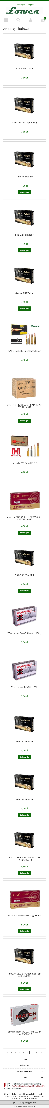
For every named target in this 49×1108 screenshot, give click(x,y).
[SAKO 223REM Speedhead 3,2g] (24, 334)
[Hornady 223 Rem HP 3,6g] (24, 446)
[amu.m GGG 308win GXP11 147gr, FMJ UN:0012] (24, 388)
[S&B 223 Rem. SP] (24, 782)
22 (37, 1052)
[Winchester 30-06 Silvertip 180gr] (24, 616)
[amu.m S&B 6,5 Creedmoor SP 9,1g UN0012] (24, 956)
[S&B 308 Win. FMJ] (24, 558)
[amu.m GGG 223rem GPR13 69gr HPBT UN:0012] (24, 500)
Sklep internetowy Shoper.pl (24, 1106)
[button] (6, 20)
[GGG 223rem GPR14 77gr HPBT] (24, 898)
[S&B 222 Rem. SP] (24, 724)
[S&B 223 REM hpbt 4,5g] (24, 105)
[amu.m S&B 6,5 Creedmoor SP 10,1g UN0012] (24, 840)
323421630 (35, 1096)
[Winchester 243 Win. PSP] (24, 670)
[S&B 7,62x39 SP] (24, 159)
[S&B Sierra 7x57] (24, 51)
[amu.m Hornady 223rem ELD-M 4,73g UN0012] (24, 1014)
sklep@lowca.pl (24, 1096)
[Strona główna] (24, 10)
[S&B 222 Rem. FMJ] (24, 276)
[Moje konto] (30, 20)
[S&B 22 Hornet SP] (24, 218)
